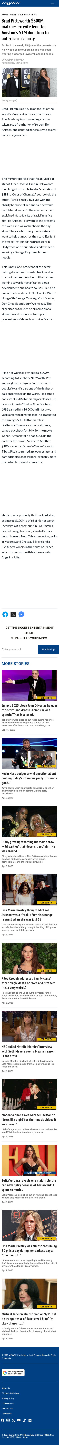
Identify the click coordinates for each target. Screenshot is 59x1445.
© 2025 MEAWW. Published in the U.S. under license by (26, 1355)
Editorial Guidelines (10, 1393)
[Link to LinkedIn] (30, 1421)
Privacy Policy (8, 1398)
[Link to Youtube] (18, 1420)
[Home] (11, 3)
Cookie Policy (8, 1403)
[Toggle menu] (54, 3)
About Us (6, 1388)
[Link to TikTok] (24, 1421)
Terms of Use (7, 1408)
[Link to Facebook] (2, 1420)
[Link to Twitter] (13, 1420)
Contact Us (6, 1413)
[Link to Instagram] (8, 1420)
